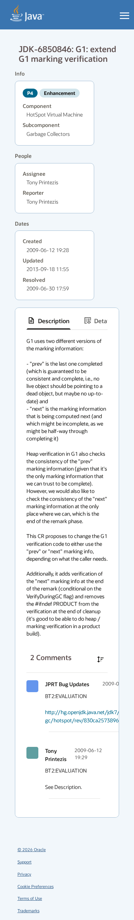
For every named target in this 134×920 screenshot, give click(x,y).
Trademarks (28, 910)
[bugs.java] (27, 13)
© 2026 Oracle (31, 849)
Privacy (24, 874)
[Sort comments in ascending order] (100, 659)
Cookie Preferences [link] (35, 886)
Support (24, 862)
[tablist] (67, 321)
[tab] (49, 320)
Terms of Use (29, 898)
